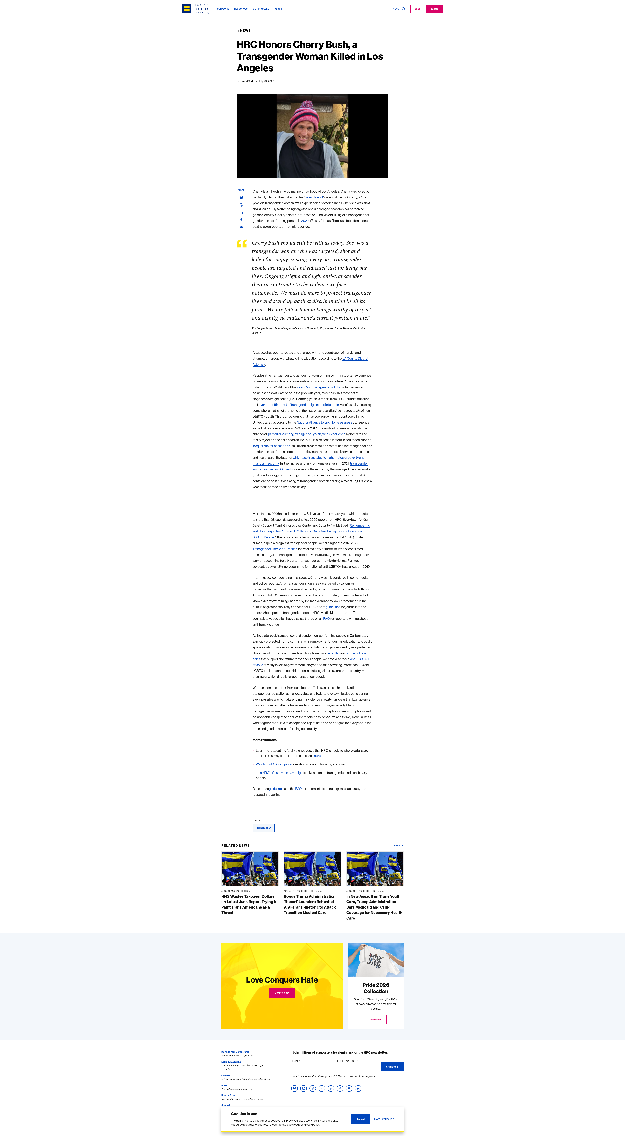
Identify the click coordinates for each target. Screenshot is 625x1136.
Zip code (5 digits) (353, 1061)
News (245, 31)
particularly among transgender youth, (295, 434)
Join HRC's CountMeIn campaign (279, 773)
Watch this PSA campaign (274, 764)
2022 (305, 221)
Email (302, 1061)
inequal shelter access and (271, 446)
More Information (384, 1119)
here (317, 756)
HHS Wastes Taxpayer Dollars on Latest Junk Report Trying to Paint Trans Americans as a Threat (249, 904)
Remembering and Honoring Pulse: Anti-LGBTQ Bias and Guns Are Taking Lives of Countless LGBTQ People (311, 531)
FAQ (326, 619)
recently (332, 653)
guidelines (332, 607)
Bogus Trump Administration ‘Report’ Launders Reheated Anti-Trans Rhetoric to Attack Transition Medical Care (310, 904)
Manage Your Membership (235, 1051)
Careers (225, 1075)
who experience (333, 434)
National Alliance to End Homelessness (324, 422)
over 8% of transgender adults (318, 387)
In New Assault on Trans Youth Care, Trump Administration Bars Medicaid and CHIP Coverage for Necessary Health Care (374, 907)
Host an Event (228, 1095)
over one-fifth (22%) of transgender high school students (299, 405)
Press (224, 1085)
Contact (225, 1105)
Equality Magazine (231, 1061)
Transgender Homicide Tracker (275, 549)
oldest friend (314, 197)
